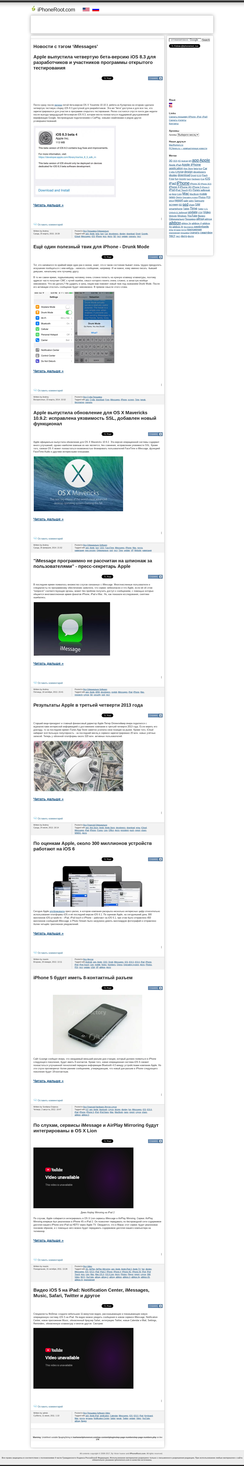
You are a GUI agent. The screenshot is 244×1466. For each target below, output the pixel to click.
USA (93, 967)
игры (138, 828)
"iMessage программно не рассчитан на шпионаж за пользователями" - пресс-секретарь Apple (92, 563)
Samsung (199, 200)
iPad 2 (103, 1272)
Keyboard (148, 1416)
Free (107, 400)
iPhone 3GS (206, 184)
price (171, 200)
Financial (91, 825)
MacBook (119, 1112)
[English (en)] (172, 106)
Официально (103, 231)
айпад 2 (104, 1277)
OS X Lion (109, 1274)
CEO (102, 548)
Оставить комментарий (50, 224)
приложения (89, 1280)
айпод (112, 1277)
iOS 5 (131, 962)
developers (113, 234)
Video (89, 1266)
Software (103, 545)
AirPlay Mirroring (103, 1269)
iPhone (99, 236)
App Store (94, 828)
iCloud (77, 236)
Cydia (89, 397)
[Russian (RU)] (172, 103)
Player (130, 1274)
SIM (148, 1274)
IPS (190, 190)
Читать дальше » (48, 205)
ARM (97, 692)
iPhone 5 (90, 1112)
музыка (89, 1418)
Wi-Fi (83, 1277)
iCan (203, 179)
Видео (84, 1421)
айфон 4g (135, 1277)
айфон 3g (186, 223)
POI (76, 967)
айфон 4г (79, 1280)
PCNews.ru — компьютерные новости (188, 148)
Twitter (125, 1418)
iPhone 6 (205, 187)
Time (137, 400)
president (125, 830)
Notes (104, 965)
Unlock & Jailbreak (178, 212)
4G (179, 161)
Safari (112, 1418)
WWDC (78, 833)
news (172, 197)
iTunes (100, 830)
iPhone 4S (136, 1272)
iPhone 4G (126, 1272)
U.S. (206, 209)
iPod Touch (84, 965)
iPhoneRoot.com (55, 10)
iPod (76, 965)
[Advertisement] (122, 24)
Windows (182, 216)
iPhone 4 (117, 1272)
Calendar (114, 1416)
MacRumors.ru (176, 145)
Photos (149, 965)
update (125, 236)
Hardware (99, 1107)
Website (137, 550)
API (189, 161)
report (137, 830)
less (104, 236)
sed (111, 550)
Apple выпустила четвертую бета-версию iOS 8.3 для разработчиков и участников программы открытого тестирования (94, 62)
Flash (205, 175)
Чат (143, 1269)
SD (114, 236)
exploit (114, 692)
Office (111, 830)
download (130, 234)
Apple (92, 234)
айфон (102, 967)
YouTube (90, 1277)
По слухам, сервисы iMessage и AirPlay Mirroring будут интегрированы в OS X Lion (96, 1127)
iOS (93, 236)
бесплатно (79, 402)
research (79, 695)
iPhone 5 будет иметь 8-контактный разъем (83, 977)
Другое (90, 959)
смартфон (206, 232)
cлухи (86, 695)
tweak (143, 400)
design (117, 1109)
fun (129, 1109)
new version (90, 550)
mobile (97, 965)
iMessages (86, 236)
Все (85, 231)
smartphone (176, 208)
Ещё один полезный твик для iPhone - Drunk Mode (91, 246)
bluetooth (103, 1109)
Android (88, 962)
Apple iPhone (191, 164)
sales (191, 201)
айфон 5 (85, 1115)
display (122, 234)
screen (131, 400)
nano (126, 1112)
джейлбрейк (201, 226)
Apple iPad (94, 1416)
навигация (79, 550)
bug (102, 234)
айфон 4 (126, 1277)
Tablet (186, 208)
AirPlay (92, 1269)
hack (189, 179)
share (143, 830)
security (97, 695)
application (104, 1416)
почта (140, 548)
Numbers (112, 965)
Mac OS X (99, 1274)
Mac (134, 548)
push (132, 830)
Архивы (173, 135)
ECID (199, 175)
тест (119, 236)
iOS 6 (137, 962)
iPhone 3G (195, 184)
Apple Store (110, 828)
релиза (58, 105)
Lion (106, 830)
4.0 (87, 1109)
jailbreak (205, 190)
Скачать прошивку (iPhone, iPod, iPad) (188, 117)
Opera (119, 965)
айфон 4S (145, 1277)
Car (106, 234)
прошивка (184, 233)
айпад (97, 1277)
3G (87, 1269)
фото (110, 236)
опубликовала (57, 911)
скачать (132, 236)
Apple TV (136, 1269)
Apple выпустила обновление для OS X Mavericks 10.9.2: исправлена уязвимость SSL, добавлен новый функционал (94, 418)
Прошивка (91, 231)
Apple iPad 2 (126, 1269)
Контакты (174, 123)
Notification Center (101, 1418)
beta (97, 234)
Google (144, 234)
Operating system (131, 965)
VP (132, 550)
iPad (130, 692)
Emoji (138, 234)
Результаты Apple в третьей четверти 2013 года (88, 705)
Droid (110, 962)
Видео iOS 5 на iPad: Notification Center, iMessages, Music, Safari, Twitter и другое (91, 1292)
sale (185, 200)
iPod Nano (104, 1112)
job (170, 194)
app (87, 234)
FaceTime (109, 548)
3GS (175, 161)
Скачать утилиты (177, 120)
